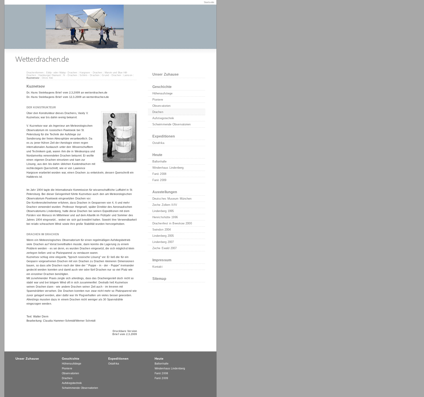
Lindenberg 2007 (163, 242)
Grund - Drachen (111, 75)
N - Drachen (70, 75)
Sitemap (159, 279)
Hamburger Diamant (49, 75)
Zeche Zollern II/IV (164, 204)
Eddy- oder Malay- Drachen (61, 72)
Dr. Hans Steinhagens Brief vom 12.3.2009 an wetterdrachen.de (67, 97)
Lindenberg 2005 (163, 235)
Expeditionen (163, 136)
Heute (157, 155)
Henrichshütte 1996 (165, 217)
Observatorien (161, 105)
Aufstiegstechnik (163, 118)
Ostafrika (158, 143)
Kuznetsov (32, 77)
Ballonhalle (159, 161)
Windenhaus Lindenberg (168, 167)
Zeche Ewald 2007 (164, 248)
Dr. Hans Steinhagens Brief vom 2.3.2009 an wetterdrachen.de (66, 92)
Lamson (127, 75)
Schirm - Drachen (89, 75)
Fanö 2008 (159, 174)
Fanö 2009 (159, 180)
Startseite (209, 2)
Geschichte (162, 87)
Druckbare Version (125, 331)
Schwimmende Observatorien (171, 124)
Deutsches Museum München (171, 198)
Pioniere (157, 99)
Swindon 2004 (161, 229)
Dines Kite (47, 77)
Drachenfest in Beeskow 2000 (172, 223)
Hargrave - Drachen (91, 72)
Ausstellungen (164, 192)
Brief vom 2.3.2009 (124, 334)
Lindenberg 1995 (163, 211)
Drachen (157, 112)
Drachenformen (35, 72)
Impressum (161, 260)
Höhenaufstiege (162, 93)
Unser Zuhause (165, 74)
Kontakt (157, 266)
